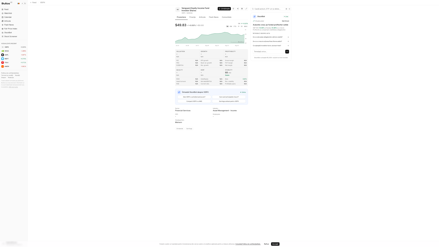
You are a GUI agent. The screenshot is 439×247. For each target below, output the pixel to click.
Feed (34, 2)
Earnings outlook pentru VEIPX (229, 101)
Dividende (180, 128)
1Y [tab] (238, 26)
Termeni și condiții (7, 75)
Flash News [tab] (213, 17)
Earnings (189, 128)
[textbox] (268, 51)
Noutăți (17, 75)
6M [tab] (231, 26)
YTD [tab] (234, 26)
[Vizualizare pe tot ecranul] (246, 8)
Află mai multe (13, 87)
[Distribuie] (237, 8)
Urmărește (225, 9)
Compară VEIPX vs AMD (194, 101)
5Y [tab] (242, 26)
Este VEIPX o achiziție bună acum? (194, 97)
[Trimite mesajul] (287, 52)
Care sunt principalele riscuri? (229, 97)
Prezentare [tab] (181, 17)
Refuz (266, 244)
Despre (3, 77)
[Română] (18, 3)
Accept (275, 244)
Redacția (11, 77)
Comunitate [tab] (226, 17)
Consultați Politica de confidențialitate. (248, 244)
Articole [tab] (202, 17)
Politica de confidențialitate (10, 73)
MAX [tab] (245, 26)
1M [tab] (227, 26)
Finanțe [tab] (192, 17)
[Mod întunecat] (24, 3)
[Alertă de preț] (233, 8)
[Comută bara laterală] (27, 123)
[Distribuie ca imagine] (242, 8)
